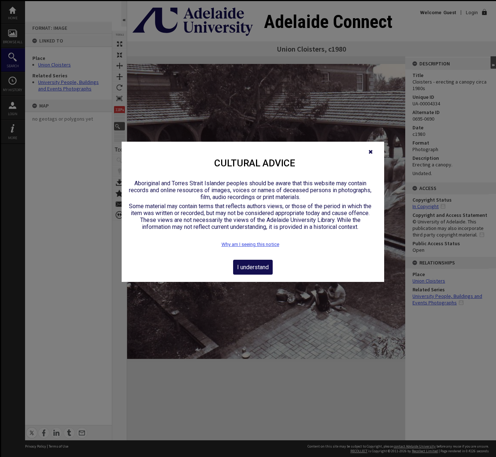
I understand (253, 267)
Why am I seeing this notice (250, 244)
